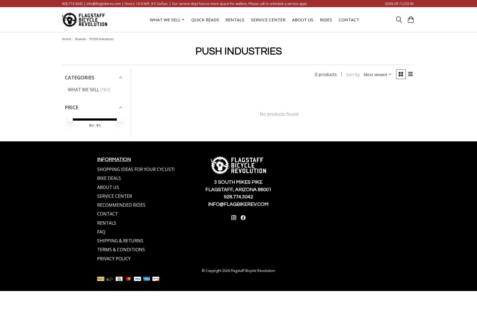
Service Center (268, 19)
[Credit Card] (119, 279)
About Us (302, 19)
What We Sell (83, 90)
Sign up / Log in (399, 3)
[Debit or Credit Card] (109, 279)
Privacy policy (114, 259)
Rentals (235, 19)
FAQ (101, 232)
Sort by (353, 74)
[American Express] (146, 279)
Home (66, 39)
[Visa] (137, 279)
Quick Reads (205, 19)
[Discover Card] (156, 279)
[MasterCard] (128, 279)
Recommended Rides (121, 205)
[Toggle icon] (398, 19)
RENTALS (106, 223)
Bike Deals (109, 178)
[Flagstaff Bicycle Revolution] (85, 19)
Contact (349, 19)
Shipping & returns (120, 241)
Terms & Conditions (121, 249)
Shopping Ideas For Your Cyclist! (135, 169)
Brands (80, 39)
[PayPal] (100, 279)
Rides (326, 19)
